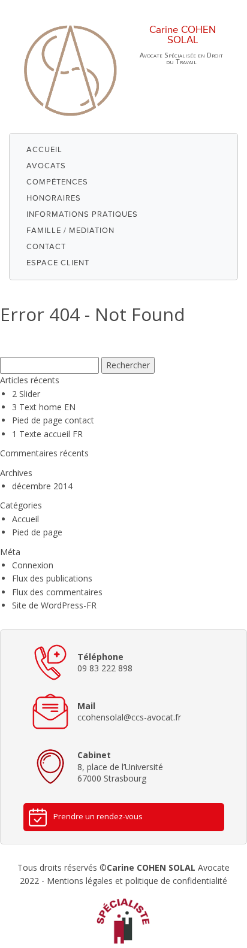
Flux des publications (52, 578)
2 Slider (26, 393)
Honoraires (53, 198)
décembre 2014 (42, 486)
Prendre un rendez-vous (98, 816)
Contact (46, 247)
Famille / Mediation (70, 230)
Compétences (57, 182)
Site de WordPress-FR (54, 605)
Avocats (46, 166)
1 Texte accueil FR (47, 434)
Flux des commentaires (57, 592)
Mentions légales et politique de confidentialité (137, 880)
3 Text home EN (44, 407)
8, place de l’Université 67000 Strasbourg (120, 766)
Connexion (32, 565)
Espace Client (57, 263)
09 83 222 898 (104, 662)
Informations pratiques (82, 214)
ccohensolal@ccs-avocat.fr (129, 711)
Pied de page (37, 532)
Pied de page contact (53, 420)
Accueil (44, 150)
